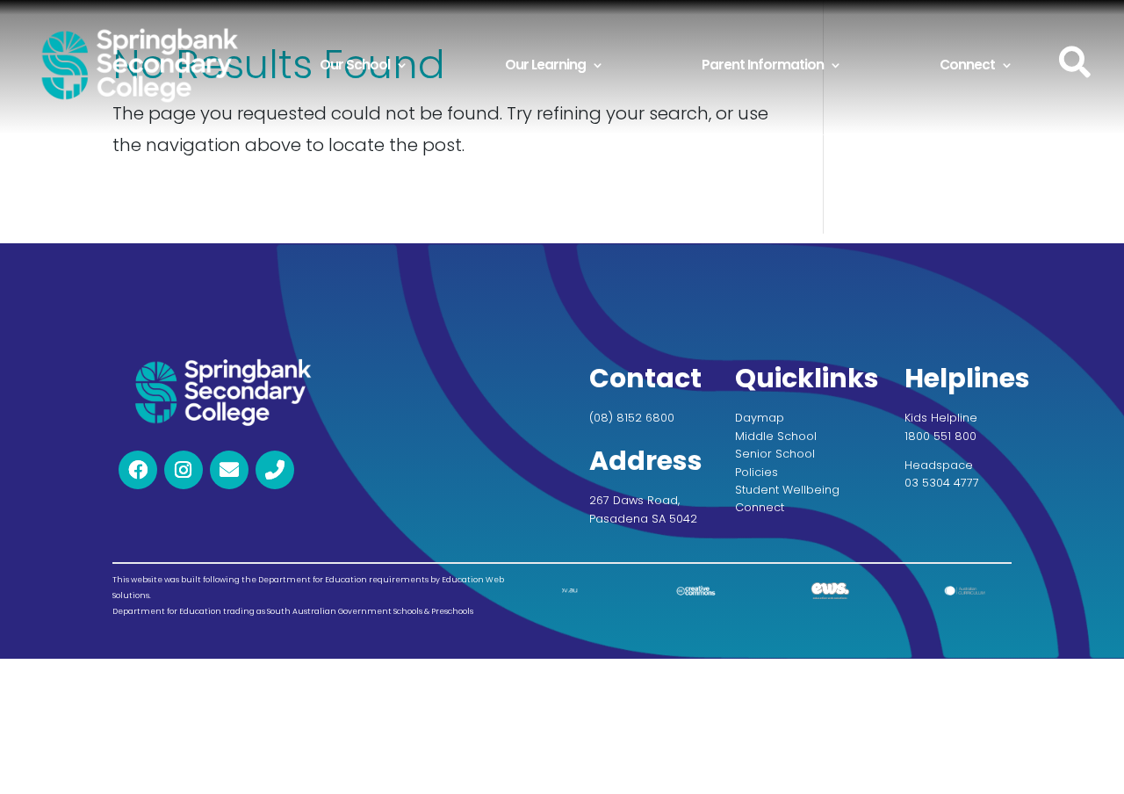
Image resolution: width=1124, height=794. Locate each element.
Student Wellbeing (787, 489)
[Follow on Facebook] (138, 470)
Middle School (776, 435)
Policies (756, 471)
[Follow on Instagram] (183, 470)
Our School (355, 64)
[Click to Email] (229, 470)
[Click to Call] (275, 470)
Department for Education (166, 610)
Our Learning (545, 64)
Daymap (759, 417)
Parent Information (763, 64)
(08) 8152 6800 (631, 417)
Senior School (775, 453)
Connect (967, 64)
